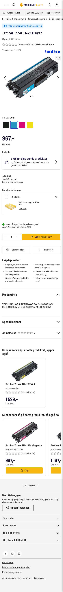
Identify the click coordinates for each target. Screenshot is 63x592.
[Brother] (53, 51)
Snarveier (8, 518)
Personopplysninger (12, 572)
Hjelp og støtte (11, 532)
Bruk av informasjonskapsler (16, 567)
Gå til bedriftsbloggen (18, 507)
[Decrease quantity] (5, 237)
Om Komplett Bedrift (14, 540)
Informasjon (10, 525)
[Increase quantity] (17, 237)
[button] (6, 125)
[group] (31, 77)
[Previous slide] (5, 78)
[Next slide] (58, 78)
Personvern (7, 562)
